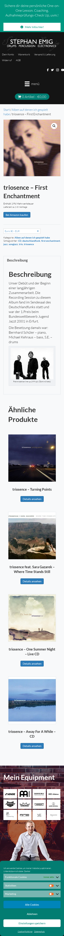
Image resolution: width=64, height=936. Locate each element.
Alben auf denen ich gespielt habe (32, 237)
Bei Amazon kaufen (17, 214)
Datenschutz (39, 931)
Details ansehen (32, 499)
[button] (54, 126)
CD (19, 240)
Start (6, 110)
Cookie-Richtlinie (25, 931)
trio (21, 244)
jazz (5, 244)
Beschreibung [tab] (17, 260)
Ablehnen (32, 913)
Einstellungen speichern (32, 923)
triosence (29, 244)
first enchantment (50, 240)
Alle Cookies (32, 904)
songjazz (13, 244)
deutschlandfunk (31, 240)
